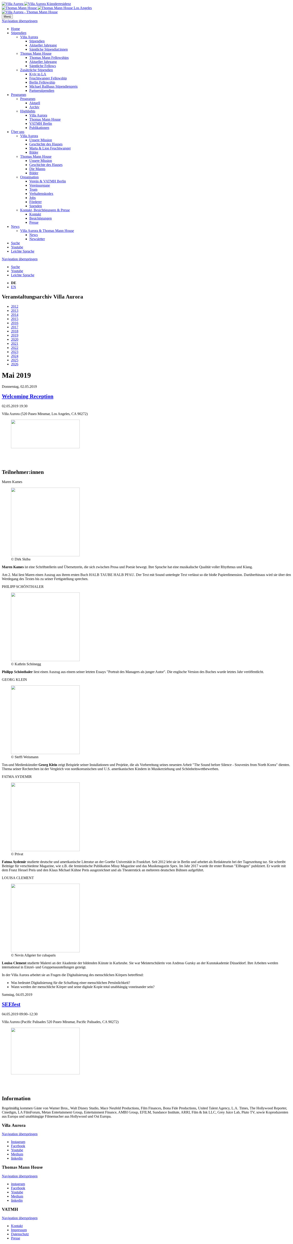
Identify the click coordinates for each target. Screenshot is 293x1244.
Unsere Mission (40, 140)
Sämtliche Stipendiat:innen (48, 49)
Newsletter (37, 239)
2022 (14, 348)
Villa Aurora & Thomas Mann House (47, 231)
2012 (14, 306)
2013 (14, 310)
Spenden (35, 206)
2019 (14, 335)
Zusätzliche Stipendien (36, 70)
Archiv (34, 107)
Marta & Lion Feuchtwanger (50, 148)
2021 (14, 343)
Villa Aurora (29, 37)
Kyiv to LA (37, 74)
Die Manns (37, 169)
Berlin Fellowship (42, 82)
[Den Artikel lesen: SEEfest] (45, 1073)
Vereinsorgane (39, 185)
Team (33, 189)
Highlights (27, 111)
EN (13, 287)
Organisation (29, 177)
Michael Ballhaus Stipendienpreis (53, 86)
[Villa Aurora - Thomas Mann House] (30, 12)
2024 (14, 356)
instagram (18, 1184)
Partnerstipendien (41, 90)
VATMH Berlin (40, 123)
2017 (14, 327)
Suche (15, 243)
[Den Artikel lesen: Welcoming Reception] (45, 447)
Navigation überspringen (20, 21)
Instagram (18, 1142)
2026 (14, 364)
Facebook (18, 1146)
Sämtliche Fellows (42, 66)
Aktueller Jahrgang (43, 45)
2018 (14, 331)
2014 (14, 315)
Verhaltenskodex (41, 194)
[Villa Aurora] (36, 4)
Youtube (17, 247)
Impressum (19, 1230)
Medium (17, 1154)
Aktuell (34, 103)
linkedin (17, 1158)
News (15, 226)
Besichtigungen (40, 218)
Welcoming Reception (27, 396)
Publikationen (39, 128)
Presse (33, 222)
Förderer (35, 202)
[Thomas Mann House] (47, 8)
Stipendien (18, 33)
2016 (14, 323)
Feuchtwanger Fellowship (48, 78)
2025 (14, 360)
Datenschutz (20, 1234)
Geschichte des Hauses (45, 144)
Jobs (32, 198)
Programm (18, 95)
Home (15, 29)
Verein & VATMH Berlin (47, 181)
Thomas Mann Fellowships (49, 58)
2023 (14, 352)
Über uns (17, 132)
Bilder (33, 152)
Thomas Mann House (36, 53)
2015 (14, 319)
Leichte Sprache (22, 251)
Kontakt (35, 214)
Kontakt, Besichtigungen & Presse (45, 210)
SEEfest (11, 1004)
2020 (14, 339)
